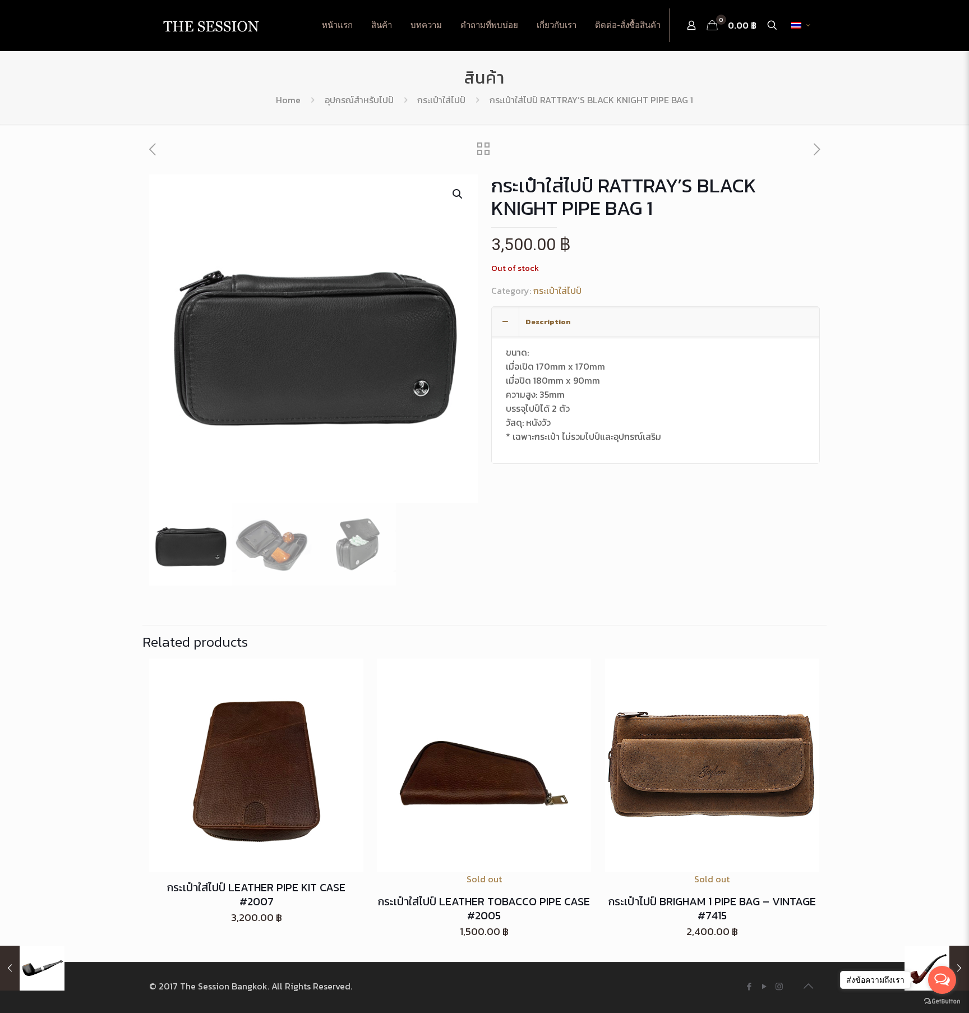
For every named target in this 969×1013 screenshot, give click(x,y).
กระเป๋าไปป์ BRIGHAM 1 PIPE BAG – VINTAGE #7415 (712, 908)
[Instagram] (779, 986)
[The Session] (210, 25)
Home (288, 100)
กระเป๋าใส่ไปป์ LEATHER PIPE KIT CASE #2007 (256, 894)
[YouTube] (764, 986)
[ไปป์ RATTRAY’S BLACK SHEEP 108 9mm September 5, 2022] (32, 968)
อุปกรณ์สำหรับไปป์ (359, 100)
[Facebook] (749, 986)
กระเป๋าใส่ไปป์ (441, 100)
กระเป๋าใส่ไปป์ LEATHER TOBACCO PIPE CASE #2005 (484, 908)
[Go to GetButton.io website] (942, 1001)
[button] (458, 194)
